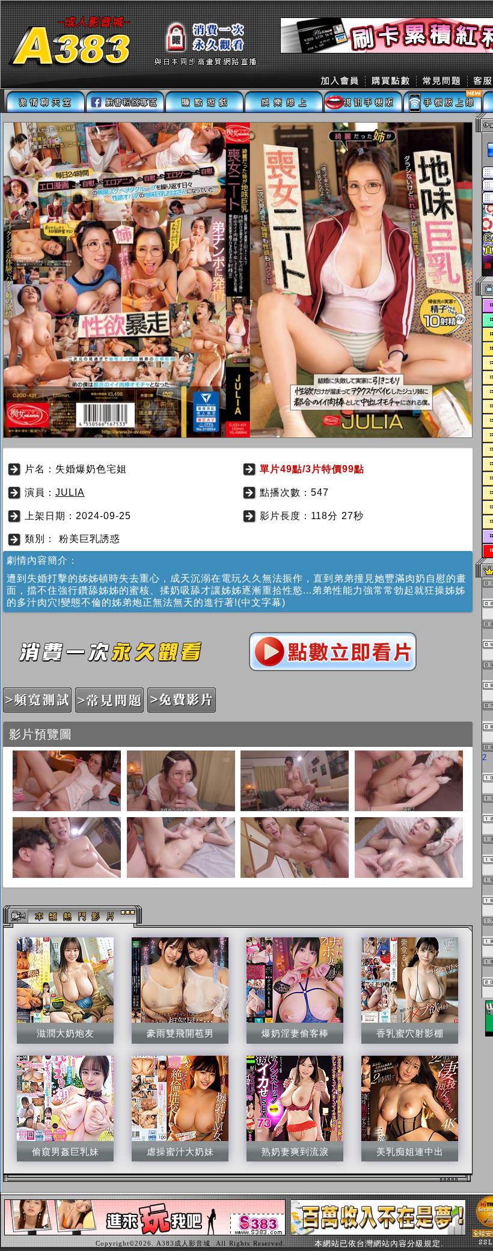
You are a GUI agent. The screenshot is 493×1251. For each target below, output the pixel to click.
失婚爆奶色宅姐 (91, 469)
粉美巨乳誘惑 (89, 539)
